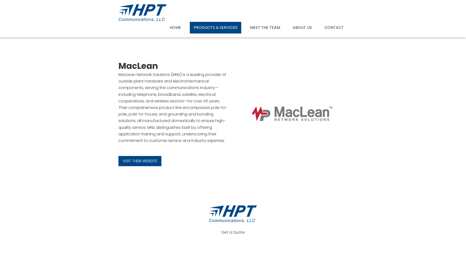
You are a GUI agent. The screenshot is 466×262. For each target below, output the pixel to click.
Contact (334, 27)
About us (302, 27)
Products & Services (215, 27)
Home (175, 27)
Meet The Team (265, 27)
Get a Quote (233, 232)
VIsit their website (140, 161)
